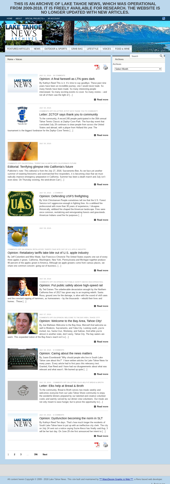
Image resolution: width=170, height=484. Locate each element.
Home (9, 18)
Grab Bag (77, 49)
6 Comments (58, 415)
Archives (117, 64)
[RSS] (163, 18)
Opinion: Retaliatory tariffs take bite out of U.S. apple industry (48, 252)
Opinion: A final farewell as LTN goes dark (67, 79)
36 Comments (59, 75)
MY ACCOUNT (54, 18)
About (19, 18)
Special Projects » (35, 18)
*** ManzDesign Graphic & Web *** (116, 479)
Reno (138, 479)
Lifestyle (93, 49)
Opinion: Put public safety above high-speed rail (71, 285)
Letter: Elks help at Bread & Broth (61, 385)
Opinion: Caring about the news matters (65, 353)
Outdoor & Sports (56, 49)
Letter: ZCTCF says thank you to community (68, 114)
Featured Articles (18, 49)
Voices (107, 49)
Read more (102, 99)
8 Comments (58, 350)
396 (36, 454)
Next (45, 454)
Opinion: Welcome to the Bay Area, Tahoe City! (70, 321)
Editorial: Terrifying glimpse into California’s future (40, 166)
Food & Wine (122, 49)
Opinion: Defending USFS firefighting (63, 196)
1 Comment (58, 193)
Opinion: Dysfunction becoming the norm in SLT (71, 418)
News (37, 49)
